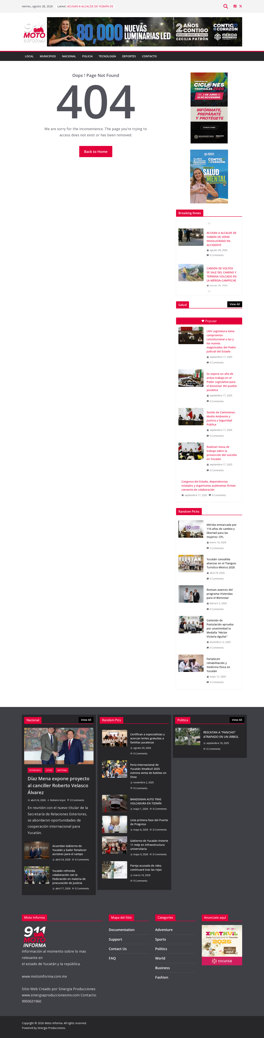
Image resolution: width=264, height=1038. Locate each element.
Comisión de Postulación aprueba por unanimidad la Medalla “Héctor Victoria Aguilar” (220, 628)
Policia (87, 56)
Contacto (149, 56)
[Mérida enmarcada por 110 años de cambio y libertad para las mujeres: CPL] (191, 536)
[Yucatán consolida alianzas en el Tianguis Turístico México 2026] (191, 569)
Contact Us (118, 948)
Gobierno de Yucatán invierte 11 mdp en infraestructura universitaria (149, 845)
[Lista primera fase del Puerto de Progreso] (114, 825)
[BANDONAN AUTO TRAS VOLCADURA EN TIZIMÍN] (114, 804)
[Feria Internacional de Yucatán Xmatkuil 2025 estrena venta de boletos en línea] (114, 776)
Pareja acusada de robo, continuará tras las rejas (146, 867)
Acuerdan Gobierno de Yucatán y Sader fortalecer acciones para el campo (69, 850)
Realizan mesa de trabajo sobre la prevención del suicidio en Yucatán (222, 453)
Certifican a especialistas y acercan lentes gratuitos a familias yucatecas (147, 738)
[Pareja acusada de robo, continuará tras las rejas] (114, 873)
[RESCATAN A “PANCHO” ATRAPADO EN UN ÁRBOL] (187, 742)
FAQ (112, 958)
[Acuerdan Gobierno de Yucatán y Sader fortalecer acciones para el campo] (36, 853)
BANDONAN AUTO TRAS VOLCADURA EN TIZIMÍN (146, 801)
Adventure (164, 929)
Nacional (69, 56)
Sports (160, 939)
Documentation (122, 929)
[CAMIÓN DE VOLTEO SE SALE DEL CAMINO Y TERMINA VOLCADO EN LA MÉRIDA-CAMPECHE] (191, 237)
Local (29, 56)
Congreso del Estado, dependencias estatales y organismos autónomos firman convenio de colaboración (208, 485)
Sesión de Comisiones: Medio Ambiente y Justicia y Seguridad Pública (221, 418)
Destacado (35, 770)
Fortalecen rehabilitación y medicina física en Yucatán (218, 665)
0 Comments (217, 255)
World (160, 958)
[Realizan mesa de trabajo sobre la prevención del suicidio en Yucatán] (191, 451)
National (62, 770)
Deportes (129, 56)
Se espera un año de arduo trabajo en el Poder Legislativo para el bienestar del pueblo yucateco (222, 382)
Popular (211, 321)
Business (162, 968)
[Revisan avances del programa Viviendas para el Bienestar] (191, 599)
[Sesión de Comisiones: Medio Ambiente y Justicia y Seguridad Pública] (191, 416)
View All (235, 304)
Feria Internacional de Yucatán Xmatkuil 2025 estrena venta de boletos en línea (148, 771)
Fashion (161, 977)
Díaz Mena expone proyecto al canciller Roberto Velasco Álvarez (58, 785)
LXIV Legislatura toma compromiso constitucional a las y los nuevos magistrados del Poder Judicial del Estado (221, 341)
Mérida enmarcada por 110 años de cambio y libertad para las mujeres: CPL (222, 531)
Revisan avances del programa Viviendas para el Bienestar (220, 594)
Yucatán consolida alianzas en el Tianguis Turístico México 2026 (221, 563)
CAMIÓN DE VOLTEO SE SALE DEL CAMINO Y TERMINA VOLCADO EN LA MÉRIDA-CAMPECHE (222, 239)
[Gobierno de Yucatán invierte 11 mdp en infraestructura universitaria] (114, 847)
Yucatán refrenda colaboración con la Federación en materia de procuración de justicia (69, 877)
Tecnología (107, 56)
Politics (161, 948)
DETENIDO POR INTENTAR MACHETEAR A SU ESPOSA (222, 272)
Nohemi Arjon (58, 800)
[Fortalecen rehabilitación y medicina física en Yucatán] (191, 671)
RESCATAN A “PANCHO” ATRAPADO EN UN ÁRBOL (221, 734)
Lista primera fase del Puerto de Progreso (149, 822)
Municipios (48, 56)
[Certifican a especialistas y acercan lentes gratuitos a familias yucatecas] (114, 744)
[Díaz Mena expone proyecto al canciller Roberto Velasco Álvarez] (59, 746)
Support (115, 939)
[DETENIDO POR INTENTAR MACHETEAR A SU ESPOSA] (191, 272)
